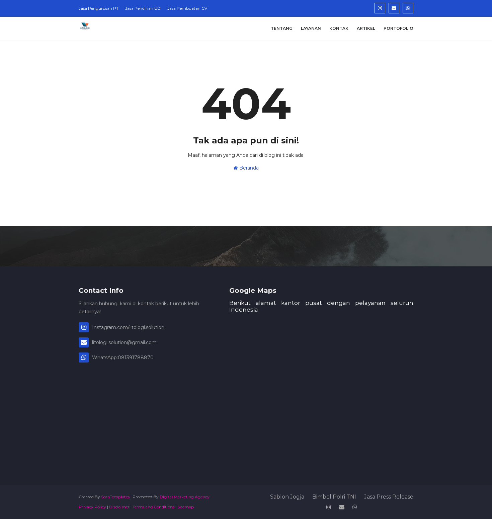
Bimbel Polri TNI (334, 497)
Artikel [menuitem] (366, 28)
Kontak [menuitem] (338, 28)
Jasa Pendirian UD (143, 8)
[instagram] (380, 8)
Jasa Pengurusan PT (98, 8)
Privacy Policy (92, 506)
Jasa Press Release (388, 497)
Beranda (248, 168)
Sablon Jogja (287, 497)
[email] (394, 8)
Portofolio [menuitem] (398, 28)
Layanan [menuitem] (311, 28)
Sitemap (185, 506)
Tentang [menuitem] (282, 28)
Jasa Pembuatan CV (187, 8)
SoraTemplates (115, 496)
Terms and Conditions (153, 506)
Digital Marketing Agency (185, 496)
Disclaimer (119, 506)
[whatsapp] (408, 8)
